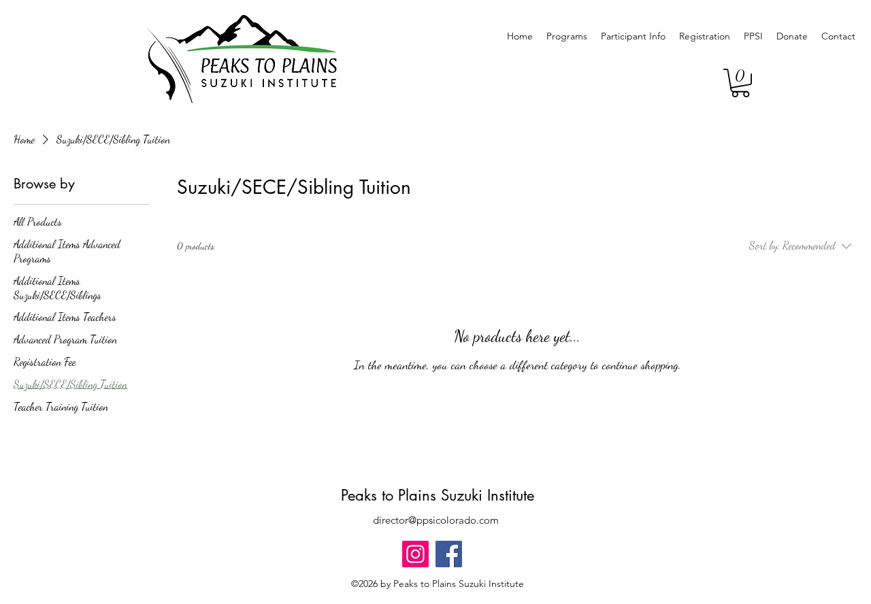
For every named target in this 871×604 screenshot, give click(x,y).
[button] (740, 83)
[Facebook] (449, 554)
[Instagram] (415, 554)
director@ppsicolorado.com (436, 520)
